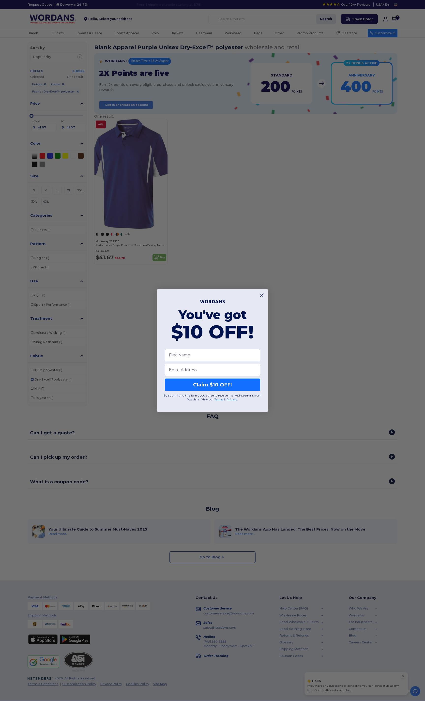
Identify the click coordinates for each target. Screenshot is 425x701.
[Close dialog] (261, 295)
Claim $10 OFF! (212, 385)
